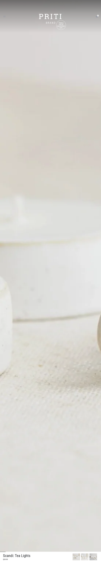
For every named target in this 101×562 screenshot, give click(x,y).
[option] (76, 556)
